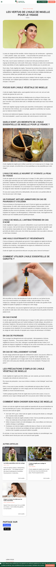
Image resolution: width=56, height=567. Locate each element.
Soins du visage (30, 8)
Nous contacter (10, 562)
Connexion (51, 1)
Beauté (24, 8)
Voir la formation (42, 1)
